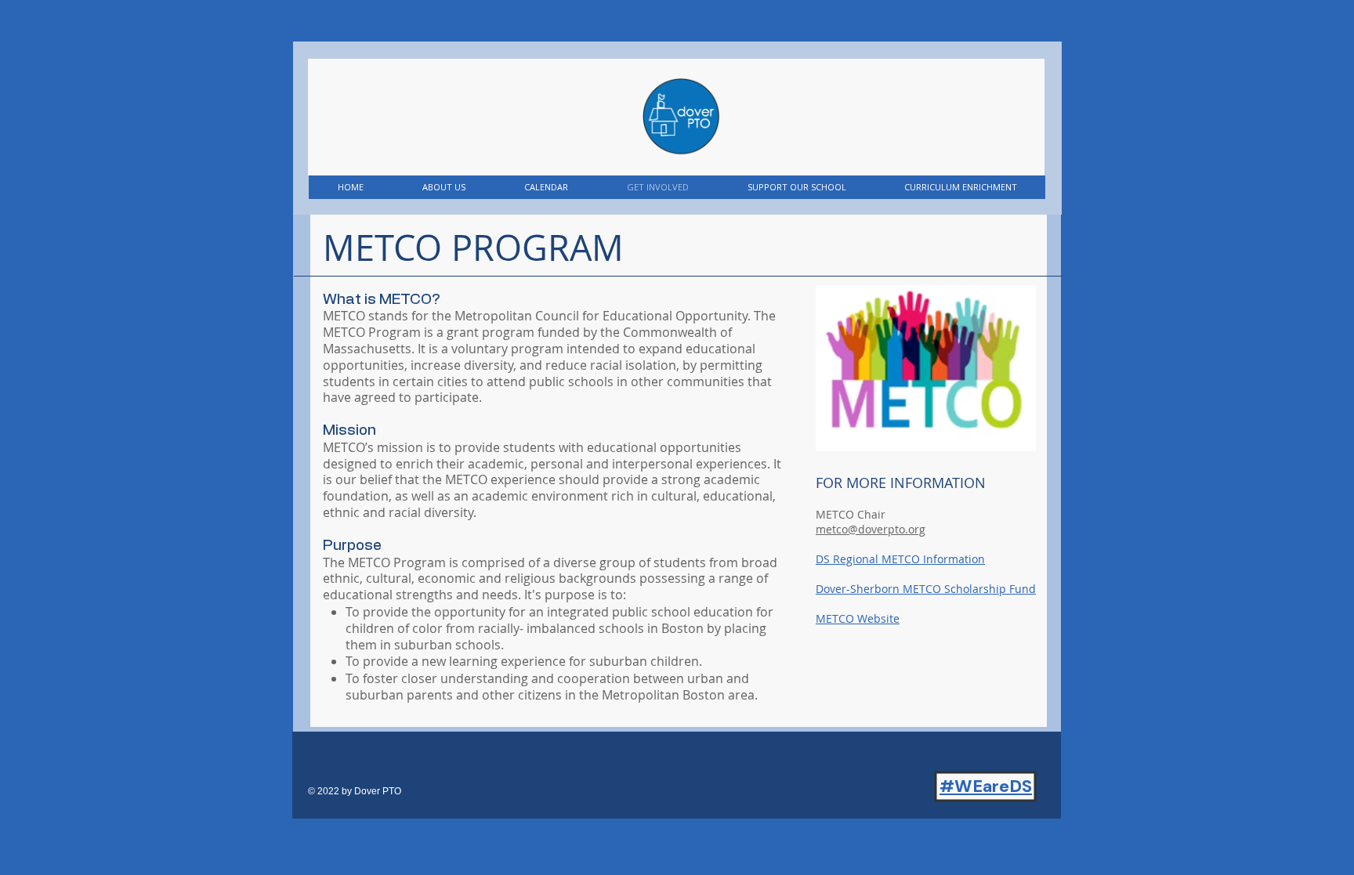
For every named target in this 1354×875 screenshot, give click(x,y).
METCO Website (858, 618)
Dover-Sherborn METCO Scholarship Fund (926, 588)
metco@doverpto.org (870, 529)
